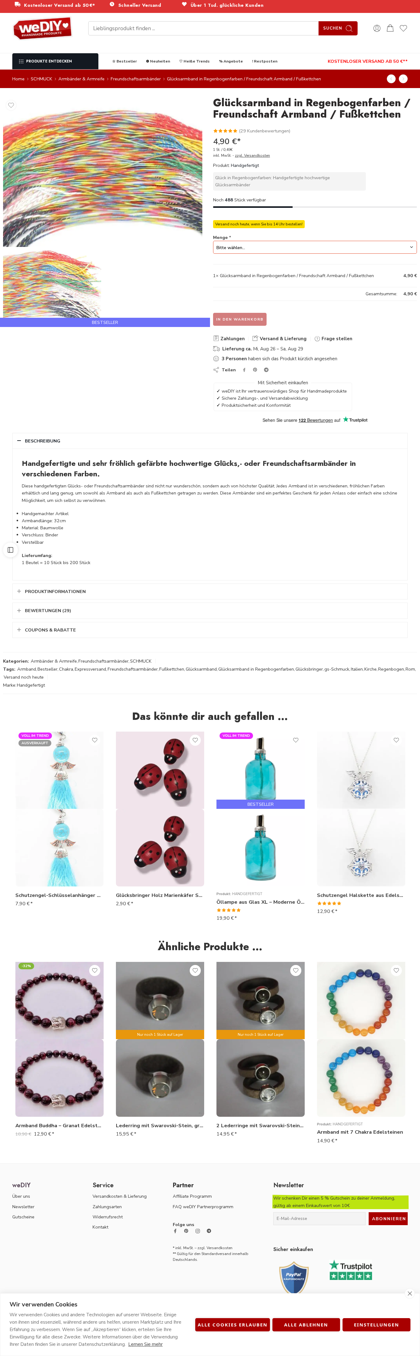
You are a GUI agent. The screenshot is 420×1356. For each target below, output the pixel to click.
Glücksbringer (309, 669)
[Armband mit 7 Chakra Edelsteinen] (361, 1077)
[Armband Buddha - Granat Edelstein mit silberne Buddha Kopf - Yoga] (59, 1077)
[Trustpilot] (350, 1269)
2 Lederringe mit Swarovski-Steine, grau (260, 1125)
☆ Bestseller (124, 61)
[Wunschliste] (11, 105)
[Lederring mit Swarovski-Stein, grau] (160, 1077)
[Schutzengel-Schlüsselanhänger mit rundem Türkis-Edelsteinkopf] (59, 847)
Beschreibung (42, 441)
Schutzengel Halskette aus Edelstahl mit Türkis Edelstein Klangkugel (361, 895)
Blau (233, 849)
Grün (233, 858)
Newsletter (23, 1207)
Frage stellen (336, 339)
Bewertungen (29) (48, 610)
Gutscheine (23, 1217)
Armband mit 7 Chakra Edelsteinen (360, 1132)
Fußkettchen (171, 669)
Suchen (332, 28)
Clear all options (229, 294)
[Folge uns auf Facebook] (175, 1231)
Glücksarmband (201, 669)
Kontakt (100, 1227)
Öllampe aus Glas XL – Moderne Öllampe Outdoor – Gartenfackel (260, 902)
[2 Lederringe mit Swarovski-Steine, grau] (260, 1077)
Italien (357, 669)
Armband (26, 669)
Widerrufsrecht (108, 1217)
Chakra (66, 669)
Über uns (21, 1196)
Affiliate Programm (192, 1196)
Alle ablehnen (306, 1325)
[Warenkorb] (390, 28)
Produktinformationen (55, 591)
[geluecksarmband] (102, 172)
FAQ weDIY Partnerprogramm (203, 1207)
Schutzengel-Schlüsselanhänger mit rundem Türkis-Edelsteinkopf (59, 895)
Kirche (370, 669)
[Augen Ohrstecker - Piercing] (391, 79)
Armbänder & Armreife (81, 79)
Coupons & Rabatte (50, 630)
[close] (410, 1293)
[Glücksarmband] (52, 287)
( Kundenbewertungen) (264, 131)
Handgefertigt (245, 165)
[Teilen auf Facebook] (244, 370)
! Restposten (264, 61)
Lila (233, 868)
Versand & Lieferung (283, 339)
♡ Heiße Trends (194, 61)
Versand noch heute (24, 677)
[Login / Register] (377, 28)
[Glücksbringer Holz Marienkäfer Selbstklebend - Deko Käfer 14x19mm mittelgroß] (160, 847)
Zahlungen (232, 339)
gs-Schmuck (336, 669)
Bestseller (47, 669)
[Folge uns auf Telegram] (209, 1231)
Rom (410, 669)
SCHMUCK (41, 79)
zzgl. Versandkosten (252, 155)
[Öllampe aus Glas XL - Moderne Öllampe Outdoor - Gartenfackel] (260, 847)
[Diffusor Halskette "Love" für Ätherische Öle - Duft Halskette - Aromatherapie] (403, 79)
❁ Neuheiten (158, 61)
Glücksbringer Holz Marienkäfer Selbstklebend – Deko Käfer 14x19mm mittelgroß (160, 895)
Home (18, 79)
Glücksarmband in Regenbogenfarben (256, 669)
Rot (233, 877)
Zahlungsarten (107, 1207)
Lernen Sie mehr (145, 1344)
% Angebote (231, 61)
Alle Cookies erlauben (232, 1325)
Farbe (222, 841)
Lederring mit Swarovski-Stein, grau (160, 1125)
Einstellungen (376, 1325)
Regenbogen (391, 669)
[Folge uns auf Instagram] (197, 1231)
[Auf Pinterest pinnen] (255, 369)
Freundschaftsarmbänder (136, 79)
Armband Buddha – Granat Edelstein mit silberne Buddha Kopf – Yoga (59, 1125)
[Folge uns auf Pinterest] (186, 1231)
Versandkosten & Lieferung (120, 1196)
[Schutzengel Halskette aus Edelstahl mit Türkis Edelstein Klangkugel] (361, 847)
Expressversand (90, 669)
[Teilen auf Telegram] (266, 369)
